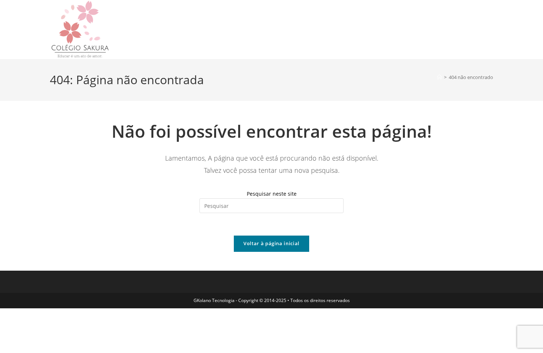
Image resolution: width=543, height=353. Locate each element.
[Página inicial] (439, 77)
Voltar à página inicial (271, 243)
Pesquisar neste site (272, 193)
